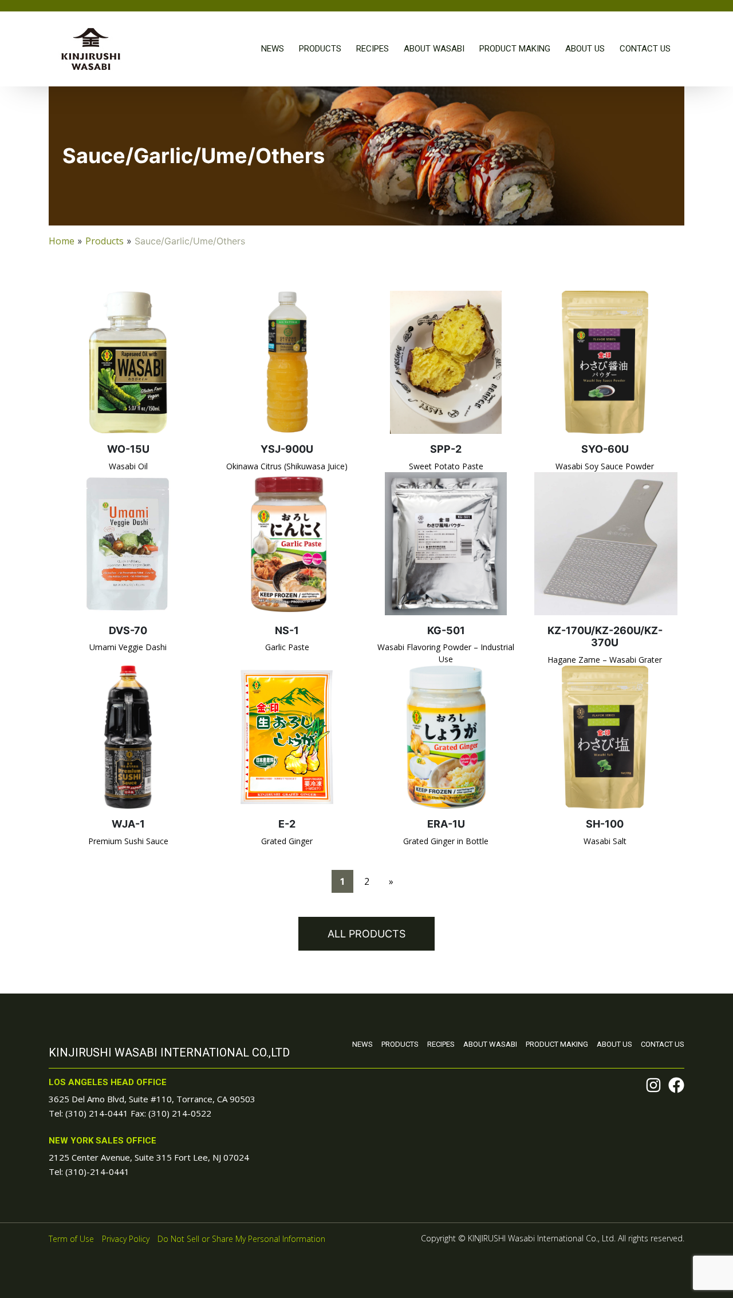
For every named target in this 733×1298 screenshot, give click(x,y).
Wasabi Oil (128, 466)
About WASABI (434, 48)
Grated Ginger (287, 841)
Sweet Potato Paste (446, 466)
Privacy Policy (125, 1238)
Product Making (514, 48)
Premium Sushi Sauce (128, 841)
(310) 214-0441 (96, 1113)
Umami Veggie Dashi (128, 647)
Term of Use (71, 1238)
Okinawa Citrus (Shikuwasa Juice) (287, 466)
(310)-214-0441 (97, 1171)
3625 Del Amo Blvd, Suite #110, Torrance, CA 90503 (152, 1099)
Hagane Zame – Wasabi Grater (604, 659)
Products (320, 48)
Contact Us (645, 48)
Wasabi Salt (605, 841)
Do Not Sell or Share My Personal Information (241, 1238)
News (272, 48)
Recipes (372, 48)
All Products (366, 934)
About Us (585, 48)
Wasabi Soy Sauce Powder (604, 466)
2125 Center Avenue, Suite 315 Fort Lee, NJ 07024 (149, 1157)
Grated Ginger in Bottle (445, 841)
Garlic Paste (287, 647)
